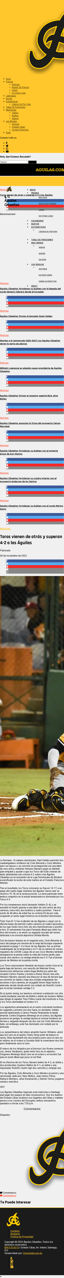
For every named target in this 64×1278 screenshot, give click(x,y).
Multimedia (11, 110)
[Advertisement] (32, 248)
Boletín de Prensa (20, 87)
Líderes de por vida (21, 104)
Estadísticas (12, 101)
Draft (8, 132)
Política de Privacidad (21, 1236)
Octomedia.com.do (32, 1253)
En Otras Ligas (19, 93)
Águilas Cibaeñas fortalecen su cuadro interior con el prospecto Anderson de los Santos (28, 480)
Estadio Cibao (18, 127)
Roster (9, 98)
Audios (15, 115)
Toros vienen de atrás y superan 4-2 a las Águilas (26, 195)
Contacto (15, 1231)
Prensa (9, 81)
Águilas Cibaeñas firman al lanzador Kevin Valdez (26, 316)
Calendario (11, 95)
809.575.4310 (11, 1247)
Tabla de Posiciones (15, 107)
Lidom (15, 90)
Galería (15, 118)
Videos (15, 112)
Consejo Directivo (20, 129)
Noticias (16, 84)
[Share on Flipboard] (35, 302)
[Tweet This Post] (35, 300)
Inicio (8, 78)
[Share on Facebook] (35, 297)
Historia (15, 124)
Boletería (15, 1233)
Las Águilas (11, 121)
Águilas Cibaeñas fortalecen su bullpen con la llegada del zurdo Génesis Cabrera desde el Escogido (30, 290)
